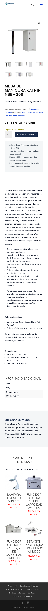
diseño (24, 112)
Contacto (17, 596)
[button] (39, 23)
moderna (21, 116)
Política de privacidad (14, 589)
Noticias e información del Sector (22, 593)
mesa (15, 116)
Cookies (29, 589)
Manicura (8, 116)
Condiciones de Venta (29, 586)
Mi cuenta (28, 596)
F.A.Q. (37, 589)
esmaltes (31, 112)
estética (39, 112)
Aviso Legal (12, 586)
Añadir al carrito (26, 134)
